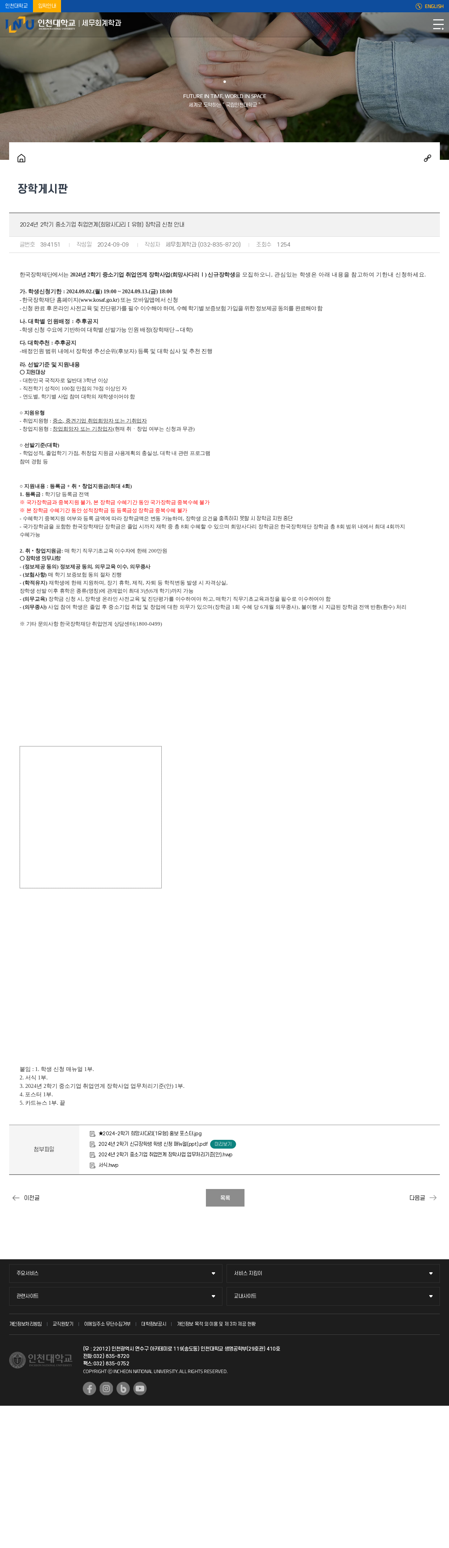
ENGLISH (434, 6)
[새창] (89, 1388)
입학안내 (47, 6)
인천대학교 (16, 6)
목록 (225, 1198)
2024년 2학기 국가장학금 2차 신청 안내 (16, 1198)
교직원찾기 (63, 1324)
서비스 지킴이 (248, 1273)
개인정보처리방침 (25, 1324)
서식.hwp (109, 1165)
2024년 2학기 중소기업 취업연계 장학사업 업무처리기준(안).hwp (166, 1155)
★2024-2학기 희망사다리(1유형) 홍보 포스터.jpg (150, 1134)
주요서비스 (27, 1273)
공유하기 (427, 158)
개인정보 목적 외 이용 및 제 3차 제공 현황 (216, 1324)
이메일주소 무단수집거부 (107, 1324)
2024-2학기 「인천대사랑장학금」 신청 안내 (433, 1198)
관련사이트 (27, 1296)
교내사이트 (245, 1296)
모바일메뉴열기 (438, 24)
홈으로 (21, 158)
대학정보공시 (153, 1324)
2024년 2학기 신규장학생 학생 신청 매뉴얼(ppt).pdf (153, 1144)
